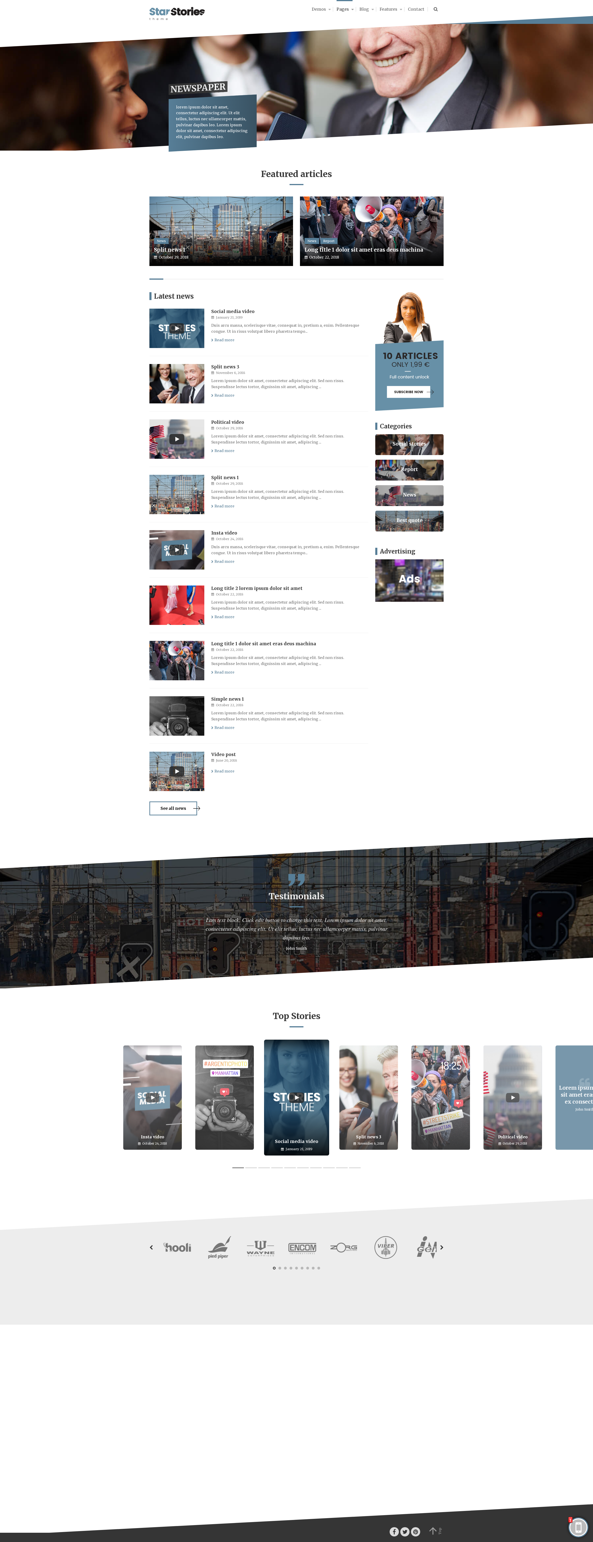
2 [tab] (251, 1167)
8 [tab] (329, 1167)
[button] (151, 1253)
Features (388, 9)
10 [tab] (355, 1167)
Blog (364, 9)
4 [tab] (277, 1167)
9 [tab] (342, 1167)
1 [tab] (238, 1167)
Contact (416, 9)
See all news (173, 808)
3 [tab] (264, 1167)
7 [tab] (316, 1167)
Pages (343, 9)
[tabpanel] (297, 1098)
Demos (319, 9)
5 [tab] (290, 1167)
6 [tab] (303, 1167)
